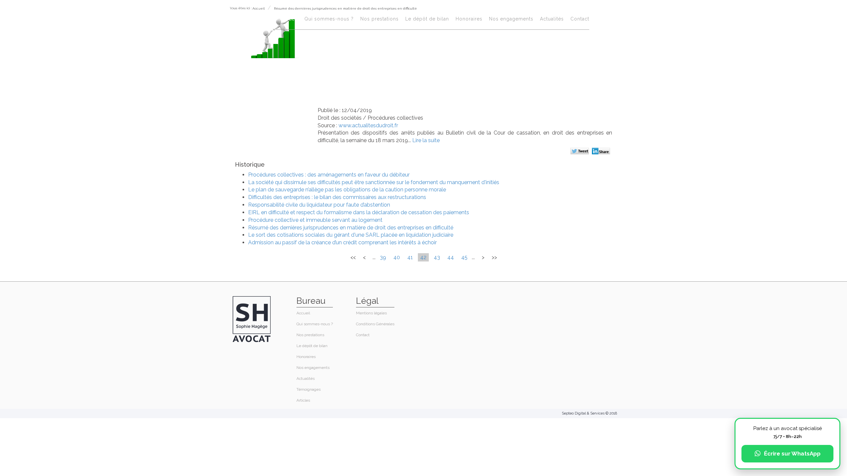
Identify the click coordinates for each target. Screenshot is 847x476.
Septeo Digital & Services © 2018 (589, 413)
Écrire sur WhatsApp (792, 453)
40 (396, 257)
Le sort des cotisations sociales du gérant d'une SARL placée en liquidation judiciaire (350, 235)
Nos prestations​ (379, 18)
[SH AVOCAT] (245, 20)
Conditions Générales (375, 324)
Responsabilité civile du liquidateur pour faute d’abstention (319, 205)
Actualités (552, 18)
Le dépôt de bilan (427, 18)
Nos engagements (511, 18)
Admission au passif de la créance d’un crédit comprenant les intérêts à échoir (342, 242)
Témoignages (308, 389)
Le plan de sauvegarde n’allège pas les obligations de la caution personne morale (347, 189)
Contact (579, 18)
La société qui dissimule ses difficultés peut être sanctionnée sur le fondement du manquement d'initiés (373, 182)
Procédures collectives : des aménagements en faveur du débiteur (329, 175)
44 (450, 257)
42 (423, 257)
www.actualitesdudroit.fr (368, 125)
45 (464, 257)
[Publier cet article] (580, 152)
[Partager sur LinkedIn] (602, 152)
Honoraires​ (469, 18)
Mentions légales (371, 313)
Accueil (289, 18)
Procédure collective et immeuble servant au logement (315, 220)
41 (410, 257)
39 (383, 257)
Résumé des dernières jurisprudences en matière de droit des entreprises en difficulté (350, 227)
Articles (303, 400)
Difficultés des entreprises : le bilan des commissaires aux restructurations (337, 197)
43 (437, 257)
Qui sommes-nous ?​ (329, 18)
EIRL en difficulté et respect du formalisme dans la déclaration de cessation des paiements (358, 212)
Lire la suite (426, 140)
